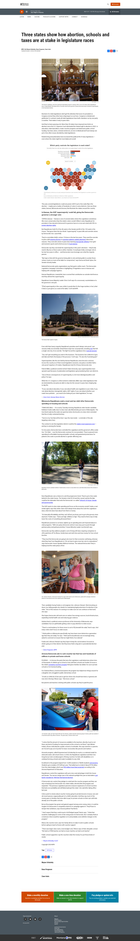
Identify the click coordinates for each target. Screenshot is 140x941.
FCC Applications (58, 929)
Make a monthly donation (37, 895)
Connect (75, 16)
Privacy (56, 922)
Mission (56, 919)
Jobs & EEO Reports (59, 932)
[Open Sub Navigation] (25, 16)
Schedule (84, 16)
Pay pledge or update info (102, 895)
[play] (21, 12)
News (29, 16)
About (56, 916)
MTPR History (57, 920)
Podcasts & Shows (49, 16)
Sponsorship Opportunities (61, 921)
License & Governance (60, 927)
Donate (116, 4)
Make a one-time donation (70, 895)
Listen (22, 16)
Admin (56, 924)
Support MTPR (63, 16)
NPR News (49, 850)
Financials (56, 928)
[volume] (26, 12)
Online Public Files (59, 931)
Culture (37, 16)
